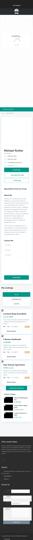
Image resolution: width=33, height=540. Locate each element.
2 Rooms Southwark (12, 339)
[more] (5, 324)
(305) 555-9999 (12, 159)
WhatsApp (17, 180)
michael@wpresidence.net (15, 162)
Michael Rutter (13, 151)
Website (6, 479)
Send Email (16, 170)
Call (17, 175)
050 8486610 (17, 5)
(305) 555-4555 (12, 156)
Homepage (7, 539)
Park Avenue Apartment (14, 365)
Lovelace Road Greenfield (14, 314)
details (27, 326)
